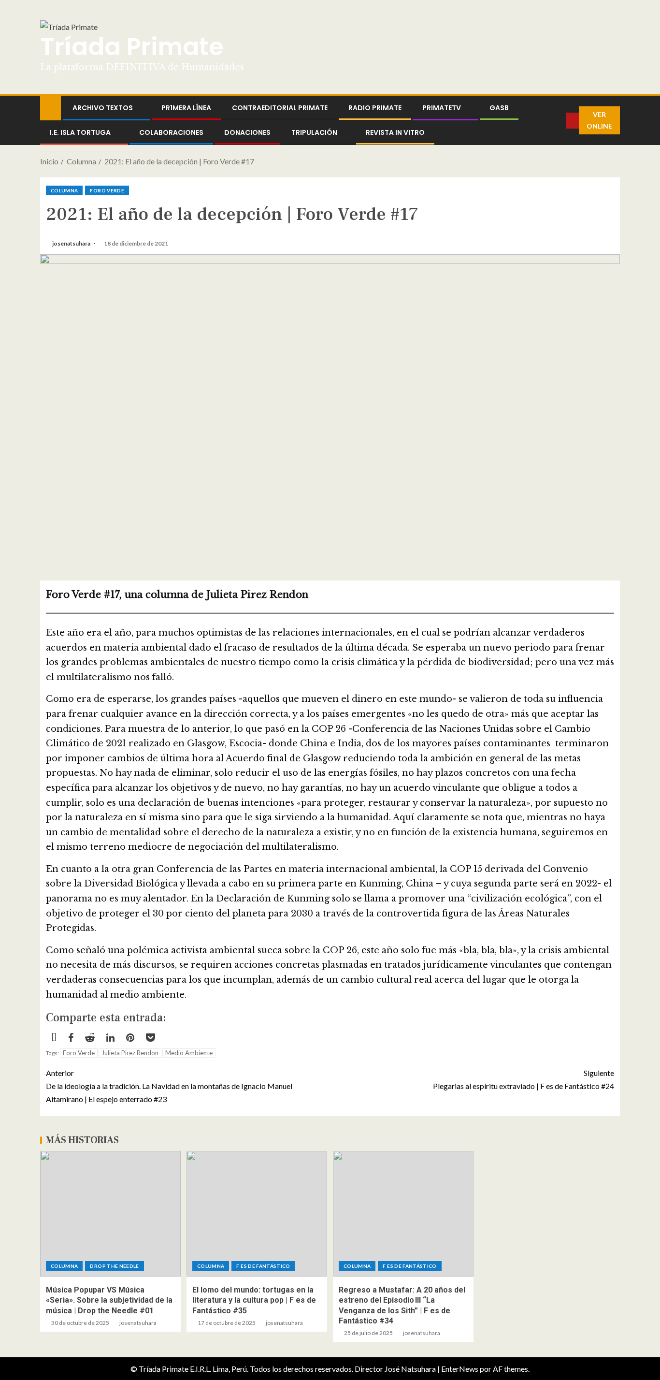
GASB (499, 108)
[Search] (559, 120)
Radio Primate (375, 108)
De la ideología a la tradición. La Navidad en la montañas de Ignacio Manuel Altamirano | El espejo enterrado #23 (169, 1086)
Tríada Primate (132, 46)
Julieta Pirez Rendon (129, 1053)
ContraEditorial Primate (280, 108)
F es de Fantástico (263, 1266)
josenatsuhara (71, 243)
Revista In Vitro (395, 132)
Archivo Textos (102, 108)
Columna (64, 190)
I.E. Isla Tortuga (80, 132)
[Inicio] (50, 107)
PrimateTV (441, 108)
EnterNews (459, 1368)
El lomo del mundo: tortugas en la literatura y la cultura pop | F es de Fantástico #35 (254, 1300)
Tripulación (314, 132)
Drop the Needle (114, 1266)
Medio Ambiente (189, 1053)
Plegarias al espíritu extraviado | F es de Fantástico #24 (523, 1079)
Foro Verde (107, 190)
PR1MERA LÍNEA (186, 108)
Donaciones (247, 132)
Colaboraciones (171, 132)
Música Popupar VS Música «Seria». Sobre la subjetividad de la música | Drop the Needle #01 (109, 1300)
